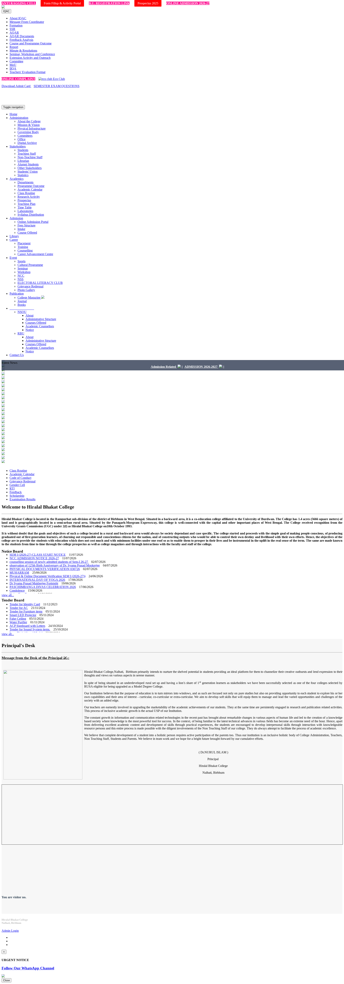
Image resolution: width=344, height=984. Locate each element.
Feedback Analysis (21, 39)
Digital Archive (27, 143)
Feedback (16, 492)
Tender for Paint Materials (26, 628)
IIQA (13, 68)
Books (22, 304)
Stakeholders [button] (18, 146)
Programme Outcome (31, 186)
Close (6, 980)
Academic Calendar (30, 189)
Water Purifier (18, 613)
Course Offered (27, 232)
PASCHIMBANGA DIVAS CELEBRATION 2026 (43, 578)
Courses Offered (35, 322)
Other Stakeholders (30, 168)
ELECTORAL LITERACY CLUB (40, 282)
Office (21, 139)
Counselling (25, 250)
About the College (29, 121)
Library (14, 236)
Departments (25, 182)
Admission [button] (16, 218)
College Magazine (29, 297)
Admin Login (10, 930)
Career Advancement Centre (35, 254)
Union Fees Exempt (22, 585)
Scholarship (17, 495)
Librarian (23, 160)
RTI (12, 488)
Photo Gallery (26, 290)
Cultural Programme (30, 265)
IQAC (6, 11)
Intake (21, 229)
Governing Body (28, 132)
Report (14, 47)
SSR (12, 29)
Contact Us (17, 355)
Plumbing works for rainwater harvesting (35, 631)
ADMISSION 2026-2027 (184, 366)
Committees (25, 135)
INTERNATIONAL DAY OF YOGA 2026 (37, 571)
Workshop (24, 272)
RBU (21, 333)
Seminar (23, 268)
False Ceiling (18, 610)
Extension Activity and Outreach (30, 57)
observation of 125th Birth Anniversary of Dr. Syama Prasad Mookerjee (55, 556)
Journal (22, 301)
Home (13, 114)
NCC (21, 275)
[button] (22, 308)
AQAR (14, 32)
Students (23, 150)
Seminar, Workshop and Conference (32, 54)
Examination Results (22, 499)
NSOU (22, 312)
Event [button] (13, 257)
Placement (24, 243)
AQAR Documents (22, 36)
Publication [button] (17, 293)
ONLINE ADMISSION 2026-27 (187, 3)
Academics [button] (16, 178)
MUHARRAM (19, 564)
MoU (13, 65)
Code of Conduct (20, 477)
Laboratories (25, 211)
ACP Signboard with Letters (27, 617)
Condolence (17, 582)
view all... (8, 595)
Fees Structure (26, 225)
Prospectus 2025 (148, 3)
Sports (21, 261)
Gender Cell (17, 485)
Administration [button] (19, 117)
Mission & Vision (29, 125)
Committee (16, 61)
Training (23, 247)
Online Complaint (18, 79)
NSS (20, 279)
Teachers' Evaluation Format (27, 72)
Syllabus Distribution (31, 214)
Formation (16, 25)
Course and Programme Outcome (31, 43)
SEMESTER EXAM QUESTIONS (56, 86)
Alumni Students (28, 164)
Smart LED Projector (23, 606)
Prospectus (24, 200)
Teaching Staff (27, 153)
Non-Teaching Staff (30, 157)
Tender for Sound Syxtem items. (30, 620)
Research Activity (29, 196)
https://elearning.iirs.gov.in (45, 100)
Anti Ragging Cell (19, 3)
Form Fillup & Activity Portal (62, 3)
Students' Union (28, 171)
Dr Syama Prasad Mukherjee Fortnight (34, 574)
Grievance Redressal (30, 286)
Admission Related (147, 366)
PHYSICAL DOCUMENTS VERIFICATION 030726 (45, 560)
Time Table (25, 207)
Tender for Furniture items (26, 602)
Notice (29, 330)
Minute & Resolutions (23, 50)
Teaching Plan (26, 204)
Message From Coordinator (27, 22)
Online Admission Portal (33, 221)
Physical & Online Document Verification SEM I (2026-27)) (47, 567)
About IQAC (18, 18)
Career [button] (14, 239)
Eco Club (58, 79)
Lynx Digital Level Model (26, 624)
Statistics (23, 175)
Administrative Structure (40, 319)
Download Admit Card (16, 86)
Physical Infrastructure (32, 128)
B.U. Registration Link (109, 3)
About (29, 315)
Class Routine (26, 193)
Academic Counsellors (39, 326)
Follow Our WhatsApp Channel (28, 968)
